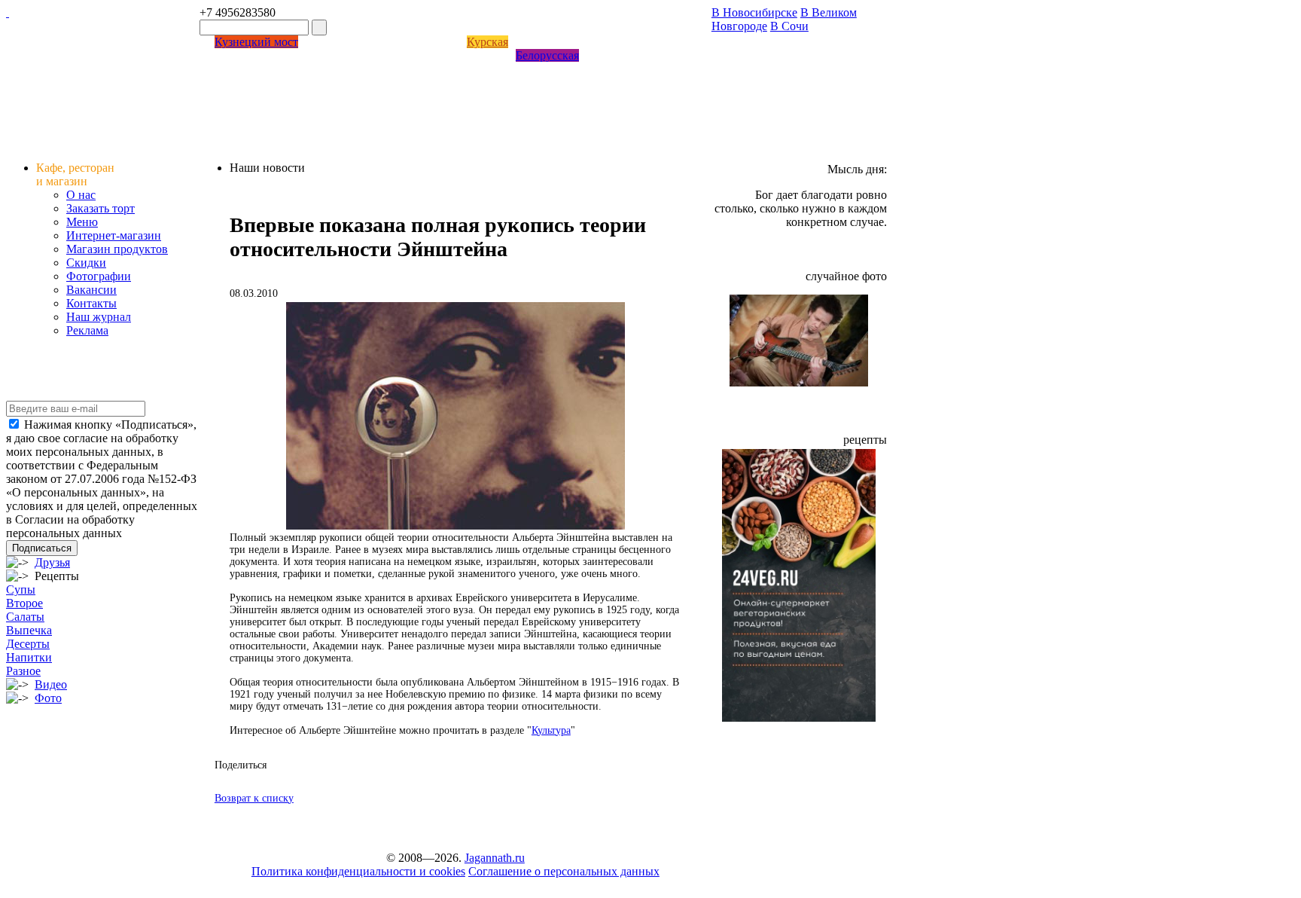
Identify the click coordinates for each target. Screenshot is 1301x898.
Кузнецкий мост (256, 41)
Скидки (86, 262)
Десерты (28, 643)
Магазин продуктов (117, 249)
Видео (51, 684)
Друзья (52, 562)
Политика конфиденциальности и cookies (358, 871)
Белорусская (547, 55)
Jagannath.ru (495, 857)
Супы (20, 589)
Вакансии (91, 289)
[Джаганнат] (7, 12)
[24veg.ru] (799, 717)
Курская (487, 41)
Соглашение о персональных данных (564, 871)
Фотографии (98, 276)
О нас (81, 194)
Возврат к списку (254, 798)
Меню (82, 221)
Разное (23, 670)
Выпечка (29, 630)
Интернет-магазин (113, 235)
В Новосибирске (754, 12)
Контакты (91, 303)
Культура (551, 730)
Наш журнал (98, 316)
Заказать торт (100, 208)
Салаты (25, 616)
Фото (48, 698)
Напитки (29, 657)
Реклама (87, 330)
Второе (24, 603)
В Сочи (789, 26)
